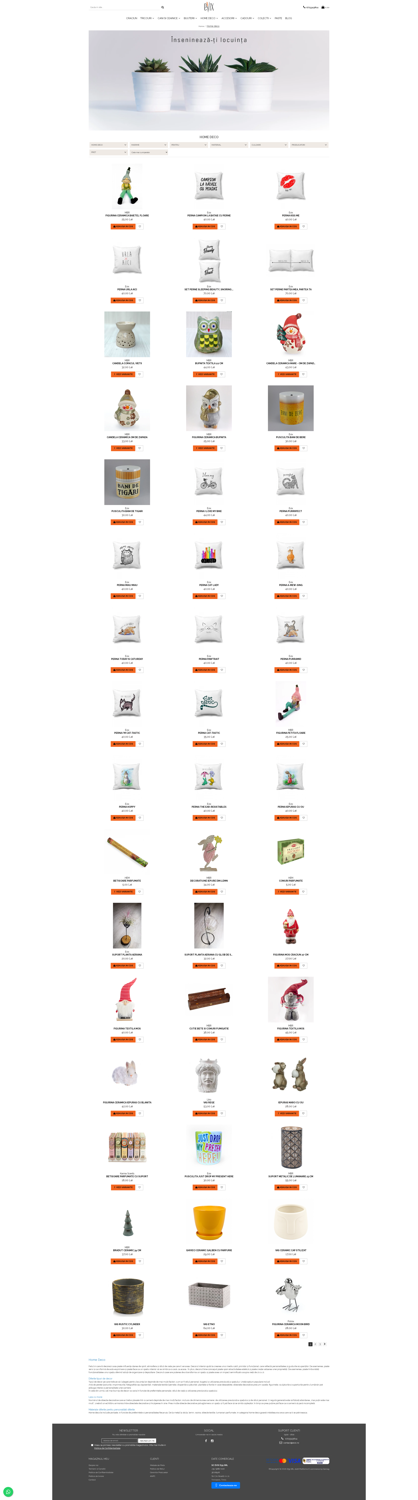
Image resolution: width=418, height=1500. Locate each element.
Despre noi (93, 1465)
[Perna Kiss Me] (290, 186)
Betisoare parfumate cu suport (127, 1176)
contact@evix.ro (291, 1443)
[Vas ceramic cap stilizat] (290, 1221)
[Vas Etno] (209, 1295)
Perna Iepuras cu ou (291, 807)
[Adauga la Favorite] (140, 226)
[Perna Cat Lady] (209, 556)
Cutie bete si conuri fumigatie (209, 1028)
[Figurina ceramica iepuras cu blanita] (127, 1073)
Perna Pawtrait (209, 659)
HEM (127, 878)
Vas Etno (209, 1324)
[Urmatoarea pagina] (325, 1344)
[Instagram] (212, 1441)
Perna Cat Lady (209, 585)
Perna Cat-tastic (209, 733)
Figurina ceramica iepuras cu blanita (127, 1102)
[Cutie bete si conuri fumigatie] (209, 999)
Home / (202, 26)
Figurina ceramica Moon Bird (291, 1324)
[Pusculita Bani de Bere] (290, 408)
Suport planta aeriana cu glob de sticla (209, 954)
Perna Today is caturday (127, 659)
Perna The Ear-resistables (209, 807)
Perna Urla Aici (127, 289)
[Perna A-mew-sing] (290, 556)
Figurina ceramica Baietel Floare (127, 215)
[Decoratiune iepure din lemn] (209, 852)
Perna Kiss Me (290, 215)
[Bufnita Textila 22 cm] (209, 334)
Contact (92, 1480)
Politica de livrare (96, 1476)
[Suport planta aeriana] (127, 925)
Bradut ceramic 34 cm (127, 1250)
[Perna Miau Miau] (127, 556)
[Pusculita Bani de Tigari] (127, 482)
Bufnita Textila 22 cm (209, 363)
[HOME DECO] (209, 80)
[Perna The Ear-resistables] (209, 778)
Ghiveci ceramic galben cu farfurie (209, 1250)
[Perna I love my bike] (209, 482)
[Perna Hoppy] (127, 778)
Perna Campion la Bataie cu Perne (209, 215)
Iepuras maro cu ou (291, 1102)
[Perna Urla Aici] (127, 260)
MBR (127, 212)
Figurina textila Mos (127, 1028)
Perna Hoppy (127, 807)
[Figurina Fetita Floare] (290, 704)
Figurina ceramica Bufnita (209, 437)
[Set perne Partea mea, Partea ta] (290, 260)
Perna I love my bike (209, 511)
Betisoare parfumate (127, 880)
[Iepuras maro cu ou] (290, 1073)
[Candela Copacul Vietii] (127, 334)
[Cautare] (163, 7)
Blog (288, 18)
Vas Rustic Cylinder (127, 1324)
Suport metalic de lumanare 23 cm (290, 1176)
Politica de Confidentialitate (107, 1448)
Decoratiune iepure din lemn (209, 880)
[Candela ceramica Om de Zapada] (127, 408)
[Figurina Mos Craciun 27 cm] (290, 925)
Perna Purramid (291, 659)
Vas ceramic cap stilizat (290, 1250)
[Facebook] (206, 1441)
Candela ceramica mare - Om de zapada (290, 363)
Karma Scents (127, 1173)
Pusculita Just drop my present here (209, 1176)
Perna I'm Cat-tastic (127, 733)
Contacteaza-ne (228, 1485)
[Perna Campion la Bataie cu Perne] (209, 186)
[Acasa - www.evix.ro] (209, 7)
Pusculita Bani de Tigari (127, 511)
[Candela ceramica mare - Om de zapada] (290, 334)
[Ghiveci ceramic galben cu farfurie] (209, 1221)
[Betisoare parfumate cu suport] (127, 1147)
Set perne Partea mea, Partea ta (291, 289)
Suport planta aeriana (127, 954)
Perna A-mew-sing (291, 585)
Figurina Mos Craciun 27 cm (290, 954)
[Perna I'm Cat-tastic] (127, 704)
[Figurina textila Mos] (127, 999)
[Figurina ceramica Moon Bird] (290, 1295)
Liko (209, 1099)
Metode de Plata (157, 1465)
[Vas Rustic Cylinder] (127, 1295)
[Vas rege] (209, 1073)
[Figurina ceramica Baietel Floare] (127, 186)
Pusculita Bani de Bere (291, 437)
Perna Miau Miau (127, 585)
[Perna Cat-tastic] (209, 704)
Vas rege (209, 1102)
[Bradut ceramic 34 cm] (127, 1221)
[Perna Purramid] (290, 630)
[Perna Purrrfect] (290, 482)
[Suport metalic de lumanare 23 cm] (290, 1147)
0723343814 (291, 1439)
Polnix (291, 1321)
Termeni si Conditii (97, 1469)
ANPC (152, 1476)
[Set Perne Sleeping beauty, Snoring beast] (209, 260)
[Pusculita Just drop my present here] (209, 1147)
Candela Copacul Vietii (127, 363)
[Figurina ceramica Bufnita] (209, 408)
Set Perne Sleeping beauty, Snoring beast (209, 289)
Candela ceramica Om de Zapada (127, 437)
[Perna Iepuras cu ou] (290, 778)
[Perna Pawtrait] (209, 630)
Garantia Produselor (159, 1472)
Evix (209, 212)
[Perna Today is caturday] (127, 630)
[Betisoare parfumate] (127, 852)
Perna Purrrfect (291, 511)
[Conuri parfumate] (290, 851)
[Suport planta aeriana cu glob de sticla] (209, 925)
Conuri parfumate (291, 880)
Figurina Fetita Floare (290, 733)
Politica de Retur (157, 1469)
